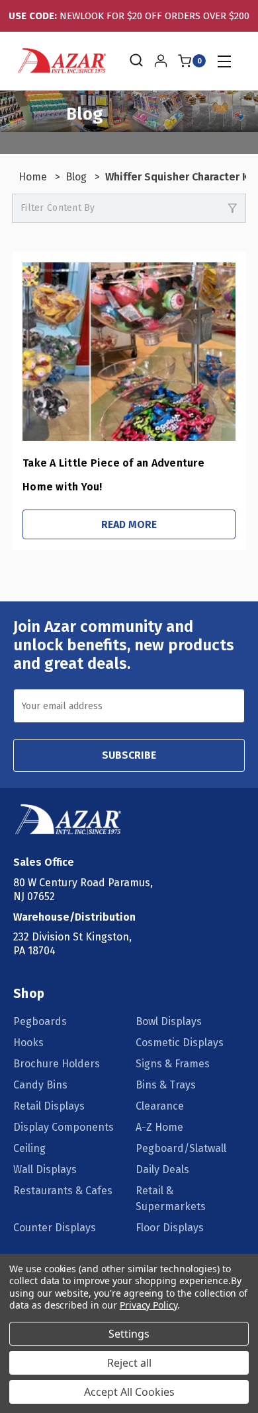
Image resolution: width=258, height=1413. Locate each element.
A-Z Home (159, 1127)
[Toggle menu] (224, 61)
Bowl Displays (169, 1021)
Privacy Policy (148, 1305)
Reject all (129, 1363)
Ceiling (29, 1148)
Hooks (28, 1042)
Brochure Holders (56, 1063)
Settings (129, 1333)
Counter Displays (54, 1227)
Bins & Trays (166, 1085)
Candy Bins (40, 1085)
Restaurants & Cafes (62, 1190)
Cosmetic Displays (180, 1042)
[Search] (135, 61)
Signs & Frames (173, 1063)
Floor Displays (170, 1227)
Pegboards (40, 1021)
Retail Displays (49, 1106)
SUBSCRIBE (129, 755)
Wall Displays (45, 1169)
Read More (129, 524)
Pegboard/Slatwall (181, 1148)
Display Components (63, 1127)
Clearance (160, 1106)
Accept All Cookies (129, 1392)
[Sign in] (160, 60)
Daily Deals (162, 1169)
